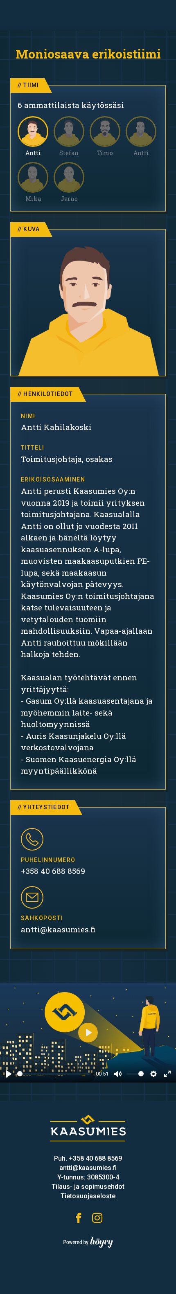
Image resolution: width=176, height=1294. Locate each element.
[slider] (54, 1074)
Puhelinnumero (48, 860)
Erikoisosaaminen (53, 479)
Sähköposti (42, 918)
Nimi (28, 416)
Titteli (32, 447)
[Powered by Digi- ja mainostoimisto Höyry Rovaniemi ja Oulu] (88, 1240)
